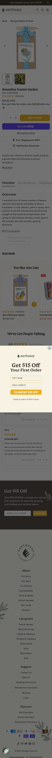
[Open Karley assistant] (6, 751)
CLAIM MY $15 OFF (26, 392)
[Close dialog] (49, 348)
